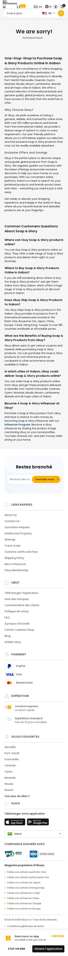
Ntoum (9, 790)
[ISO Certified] (40, 853)
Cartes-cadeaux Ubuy (19, 630)
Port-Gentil (12, 753)
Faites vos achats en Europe (24, 908)
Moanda (10, 778)
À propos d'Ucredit (17, 623)
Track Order (13, 545)
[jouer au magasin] (38, 823)
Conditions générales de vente (25, 926)
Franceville (12, 759)
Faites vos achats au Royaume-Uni (28, 877)
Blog (8, 636)
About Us (11, 515)
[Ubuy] (21, 6)
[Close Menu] (4, 7)
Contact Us (12, 521)
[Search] (61, 13)
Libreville (10, 747)
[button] (39, 7)
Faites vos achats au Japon (23, 882)
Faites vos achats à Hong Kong (25, 887)
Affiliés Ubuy (13, 642)
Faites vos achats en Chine (23, 898)
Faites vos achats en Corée (23, 893)
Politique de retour (17, 611)
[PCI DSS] (13, 854)
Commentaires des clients (22, 605)
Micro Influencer (15, 564)
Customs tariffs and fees (21, 552)
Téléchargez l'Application (21, 593)
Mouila (9, 784)
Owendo (10, 765)
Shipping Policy (14, 558)
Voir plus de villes (16, 796)
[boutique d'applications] (15, 823)
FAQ (7, 617)
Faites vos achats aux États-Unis (26, 872)
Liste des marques (17, 599)
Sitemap (10, 539)
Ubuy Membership (16, 570)
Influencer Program (17, 424)
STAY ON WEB (16, 949)
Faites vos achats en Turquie (24, 903)
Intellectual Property (18, 533)
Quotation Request (17, 527)
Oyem (8, 771)
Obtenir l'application (48, 949)
